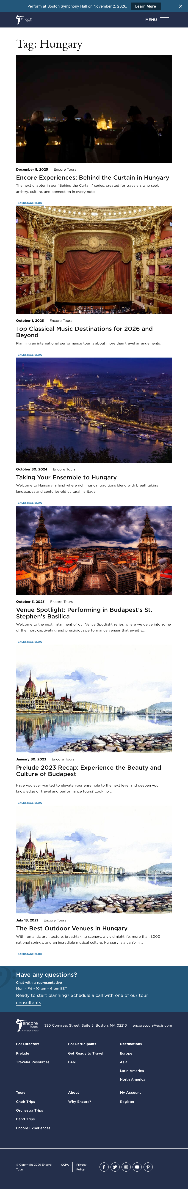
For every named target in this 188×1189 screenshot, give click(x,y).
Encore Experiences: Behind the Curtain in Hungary (92, 177)
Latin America (132, 1071)
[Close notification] (180, 6)
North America (132, 1079)
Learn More (145, 6)
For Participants (82, 1044)
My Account (130, 1093)
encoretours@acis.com (152, 1025)
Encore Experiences (33, 1128)
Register (127, 1102)
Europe (126, 1053)
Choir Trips (25, 1102)
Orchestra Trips (29, 1110)
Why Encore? (79, 1102)
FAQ (72, 1062)
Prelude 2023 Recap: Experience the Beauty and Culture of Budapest (88, 770)
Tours (20, 1093)
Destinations (131, 1044)
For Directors (27, 1044)
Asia (123, 1062)
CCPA (65, 1164)
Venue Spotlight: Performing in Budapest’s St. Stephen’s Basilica (84, 613)
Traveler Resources (33, 1062)
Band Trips (25, 1119)
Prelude (22, 1053)
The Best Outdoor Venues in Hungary (71, 928)
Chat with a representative (39, 983)
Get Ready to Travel (85, 1053)
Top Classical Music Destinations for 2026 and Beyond (84, 332)
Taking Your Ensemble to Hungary (66, 477)
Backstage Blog (30, 203)
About (73, 1093)
